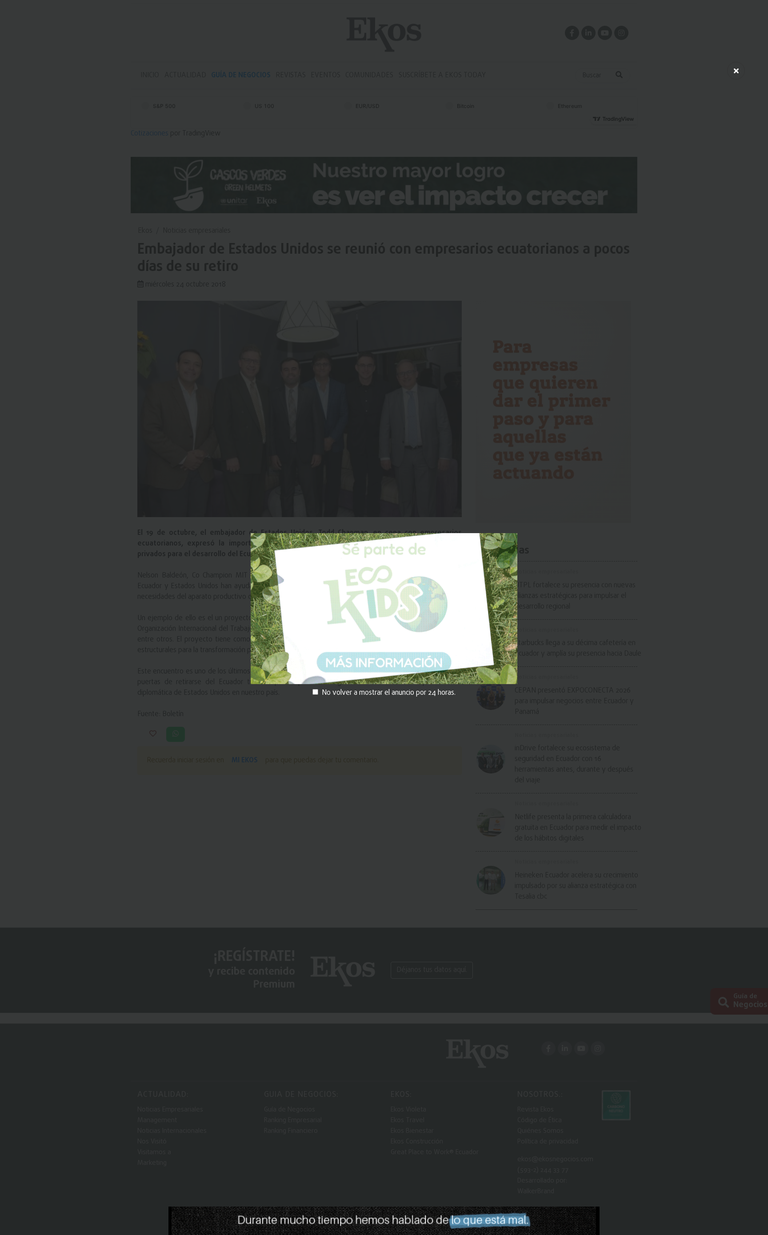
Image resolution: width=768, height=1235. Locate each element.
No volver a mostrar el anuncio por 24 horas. (389, 693)
